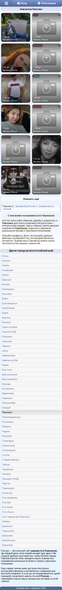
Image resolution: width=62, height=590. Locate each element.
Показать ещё (31, 199)
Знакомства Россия (25, 206)
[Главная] (6, 3)
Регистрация (49, 3)
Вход (24, 3)
